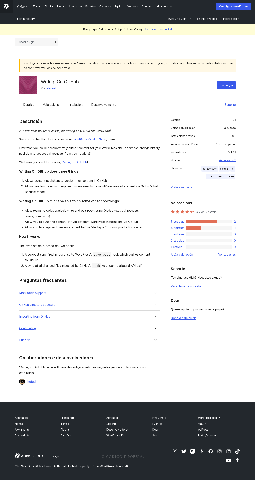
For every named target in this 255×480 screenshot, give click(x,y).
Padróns (66, 435)
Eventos (157, 423)
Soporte (230, 104)
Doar (156, 429)
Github (210, 176)
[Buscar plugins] (54, 42)
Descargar (226, 85)
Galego (55, 456)
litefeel (51, 88)
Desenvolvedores (117, 429)
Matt (202, 423)
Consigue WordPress (233, 6)
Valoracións (51, 104)
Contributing (27, 328)
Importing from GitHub (34, 316)
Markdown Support (32, 293)
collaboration (210, 168)
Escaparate (68, 417)
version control (225, 176)
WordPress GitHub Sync (89, 139)
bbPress (205, 429)
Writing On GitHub (74, 162)
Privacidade (22, 435)
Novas (19, 423)
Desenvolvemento (103, 104)
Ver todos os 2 (227, 160)
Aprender (112, 417)
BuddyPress (207, 435)
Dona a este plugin (183, 318)
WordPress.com (209, 417)
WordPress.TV (116, 435)
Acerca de (21, 417)
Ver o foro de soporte (186, 286)
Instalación (75, 104)
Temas (65, 423)
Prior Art (25, 340)
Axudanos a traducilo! (158, 29)
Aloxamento (22, 429)
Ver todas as (227, 254)
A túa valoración (182, 254)
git (232, 168)
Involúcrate (159, 417)
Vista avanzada (181, 187)
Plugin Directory (25, 18)
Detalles (28, 104)
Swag (157, 435)
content (224, 168)
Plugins (65, 429)
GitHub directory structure (37, 304)
